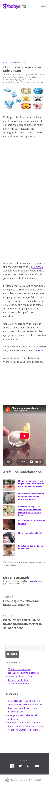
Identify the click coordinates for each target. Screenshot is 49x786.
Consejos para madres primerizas (24, 730)
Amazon (38, 350)
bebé (8, 565)
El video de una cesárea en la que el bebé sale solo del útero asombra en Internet (31, 484)
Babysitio (15, 780)
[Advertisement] (24, 36)
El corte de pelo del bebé (30, 533)
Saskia (9, 562)
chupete (13, 565)
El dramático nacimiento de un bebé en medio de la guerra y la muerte (31, 497)
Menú (42, 6)
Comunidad (33, 562)
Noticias (42, 562)
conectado (32, 581)
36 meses (37, 267)
